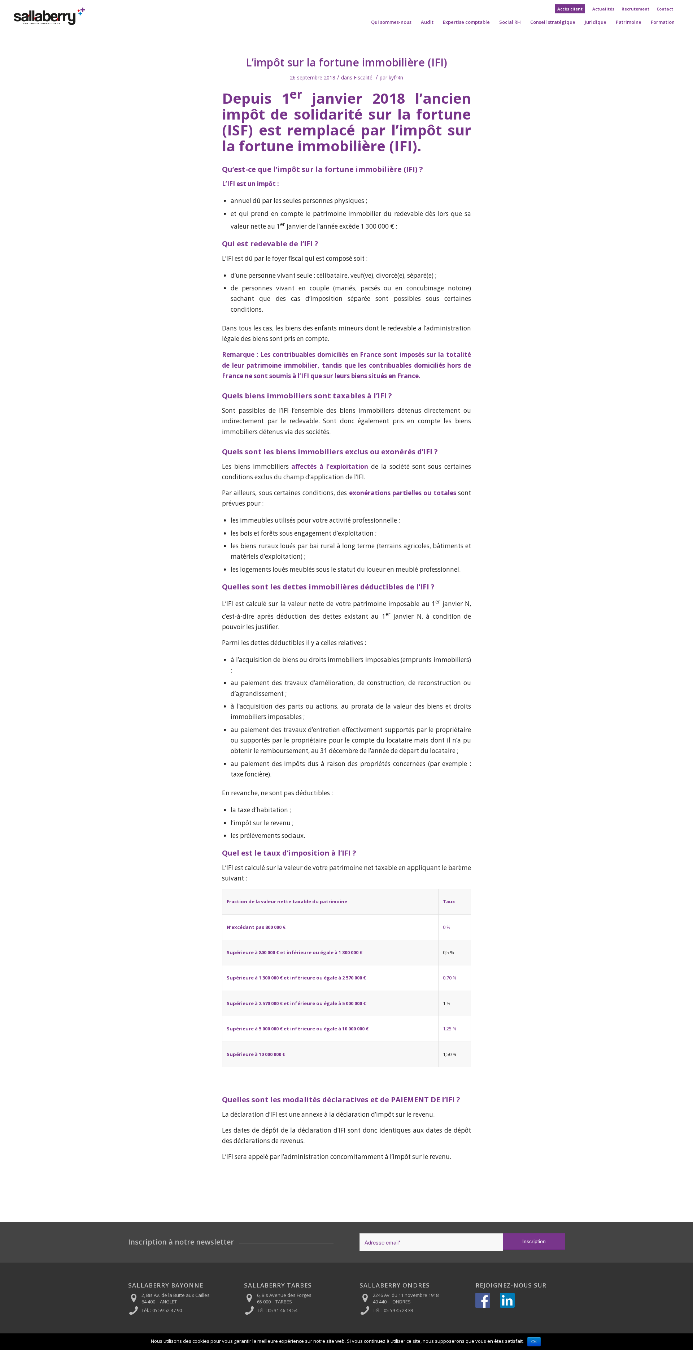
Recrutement (635, 9)
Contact (665, 9)
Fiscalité (363, 77)
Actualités (603, 9)
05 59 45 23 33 (398, 1310)
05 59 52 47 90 (167, 1310)
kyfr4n (396, 77)
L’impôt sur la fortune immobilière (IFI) (346, 62)
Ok (534, 1341)
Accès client (570, 9)
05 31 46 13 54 (282, 1310)
